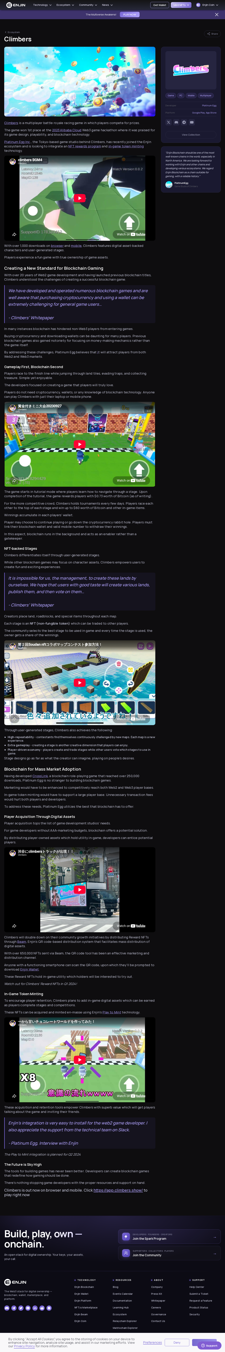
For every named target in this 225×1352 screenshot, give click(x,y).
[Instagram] (49, 1308)
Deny (177, 1342)
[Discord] (176, 122)
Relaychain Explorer (125, 1321)
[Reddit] (42, 1308)
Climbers (11, 123)
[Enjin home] (15, 1282)
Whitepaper (158, 1300)
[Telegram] (184, 122)
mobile (76, 246)
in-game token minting (126, 146)
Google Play (198, 112)
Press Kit (156, 1293)
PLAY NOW (129, 14)
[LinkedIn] (35, 1308)
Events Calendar (123, 1293)
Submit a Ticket (198, 1293)
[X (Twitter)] (21, 1308)
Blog (115, 1287)
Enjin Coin (80, 1321)
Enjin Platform (83, 1300)
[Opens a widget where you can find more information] (209, 1345)
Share (214, 33)
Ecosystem (14, 32)
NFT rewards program (84, 146)
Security (194, 1314)
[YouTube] (192, 122)
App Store (211, 112)
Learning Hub (121, 1307)
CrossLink (40, 776)
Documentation (122, 1300)
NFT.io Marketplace (86, 1307)
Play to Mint (111, 1012)
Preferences (152, 1342)
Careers (156, 1307)
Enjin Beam (81, 1314)
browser (57, 246)
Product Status (198, 1307)
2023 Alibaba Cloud (66, 130)
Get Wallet (159, 5)
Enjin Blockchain (84, 1287)
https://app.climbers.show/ (118, 1190)
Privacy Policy (24, 1346)
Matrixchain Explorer (125, 1328)
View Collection (191, 134)
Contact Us (158, 1321)
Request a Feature (200, 1300)
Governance (158, 1314)
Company (157, 1287)
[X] (168, 122)
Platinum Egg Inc (17, 142)
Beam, (22, 941)
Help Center (196, 1287)
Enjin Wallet (29, 969)
